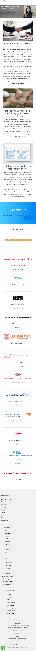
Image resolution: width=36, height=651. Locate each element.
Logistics (7, 544)
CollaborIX (4, 502)
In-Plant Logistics (10, 608)
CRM (7, 536)
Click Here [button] (29, 218)
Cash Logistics (7, 579)
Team (3, 512)
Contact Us (4, 520)
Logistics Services (6, 499)
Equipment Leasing (10, 613)
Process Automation (7, 576)
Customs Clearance (10, 610)
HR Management (7, 533)
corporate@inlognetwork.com (18, 638)
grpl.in (18, 347)
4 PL (10, 594)
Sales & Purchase (7, 539)
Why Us (3, 507)
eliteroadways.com (18, 308)
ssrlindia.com (18, 463)
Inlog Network (5, 510)
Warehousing (10, 605)
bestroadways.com (18, 269)
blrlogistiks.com (18, 249)
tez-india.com (18, 483)
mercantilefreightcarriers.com (18, 385)
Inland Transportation (10, 600)
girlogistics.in (18, 327)
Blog (2, 518)
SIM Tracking (7, 568)
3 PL (10, 597)
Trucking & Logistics (7, 581)
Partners (3, 515)
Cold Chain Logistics (7, 584)
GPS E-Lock (7, 565)
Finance (7, 531)
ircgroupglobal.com (18, 366)
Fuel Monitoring (7, 562)
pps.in (18, 405)
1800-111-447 (18, 633)
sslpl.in (18, 444)
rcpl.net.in (18, 424)
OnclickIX (3, 504)
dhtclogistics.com (18, 288)
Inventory (7, 541)
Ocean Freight (10, 602)
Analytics (7, 552)
